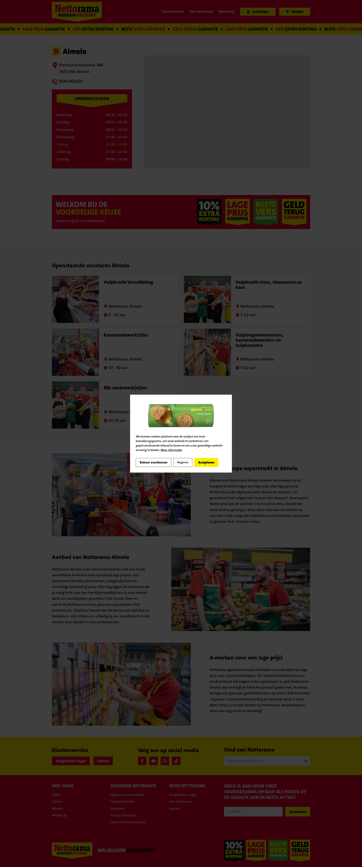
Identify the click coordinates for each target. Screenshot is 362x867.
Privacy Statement (123, 815)
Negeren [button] (182, 462)
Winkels (57, 808)
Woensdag (65, 129)
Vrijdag (62, 144)
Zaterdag (64, 151)
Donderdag (65, 137)
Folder (56, 795)
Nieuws (174, 808)
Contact (103, 761)
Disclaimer (117, 808)
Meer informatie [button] (171, 450)
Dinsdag (63, 122)
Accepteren (206, 462)
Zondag (62, 159)
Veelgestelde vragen (71, 761)
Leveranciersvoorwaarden (128, 822)
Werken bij (59, 815)
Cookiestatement (122, 801)
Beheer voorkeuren (153, 462)
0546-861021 (71, 81)
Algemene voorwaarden (127, 795)
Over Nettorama (180, 801)
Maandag (64, 114)
